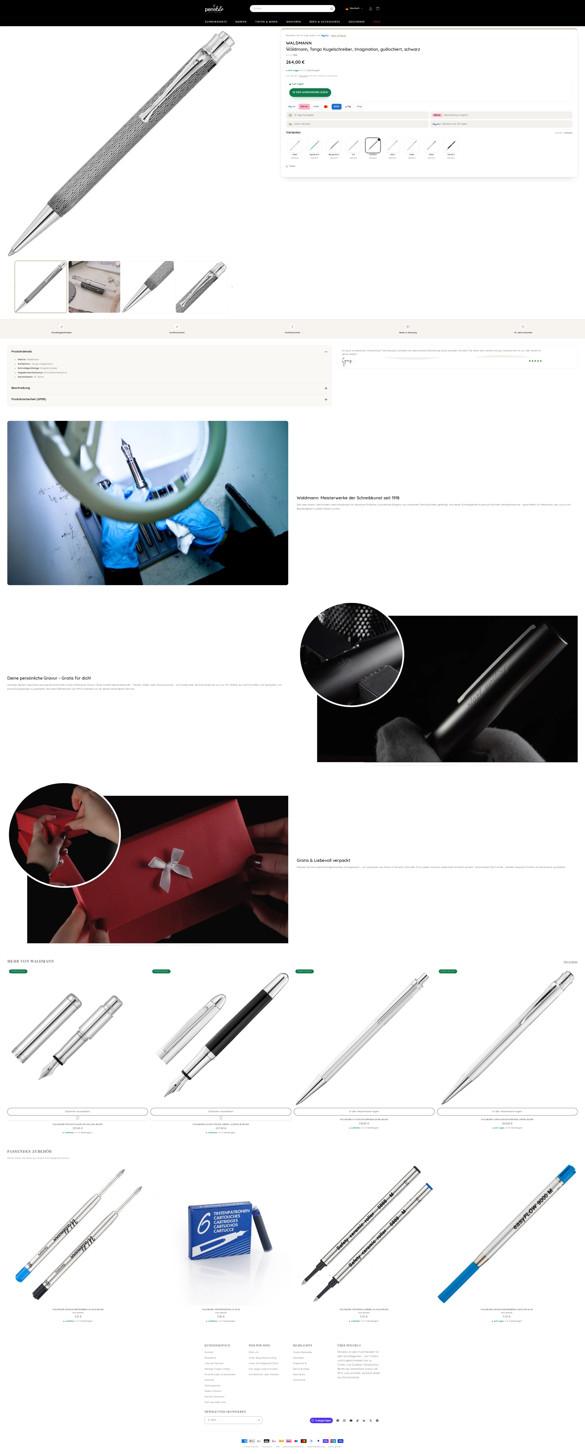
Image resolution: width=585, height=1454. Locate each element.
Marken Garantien (215, 1397)
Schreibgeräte (216, 21)
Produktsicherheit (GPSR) (28, 399)
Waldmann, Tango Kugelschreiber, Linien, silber (507, 1119)
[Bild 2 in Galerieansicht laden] (148, 287)
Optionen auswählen (77, 1111)
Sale (376, 21)
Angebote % (299, 1363)
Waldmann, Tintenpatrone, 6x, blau (221, 1309)
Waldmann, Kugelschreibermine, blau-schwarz (78, 1309)
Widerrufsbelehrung (316, 1447)
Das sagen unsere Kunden (263, 1369)
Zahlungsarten (213, 1386)
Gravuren (293, 21)
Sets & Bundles (301, 1369)
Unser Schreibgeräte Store (263, 1363)
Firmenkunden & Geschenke (220, 1375)
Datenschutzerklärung (293, 1447)
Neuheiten (298, 1358)
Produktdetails (21, 351)
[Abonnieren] (258, 1420)
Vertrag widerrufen (215, 1402)
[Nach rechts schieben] (232, 286)
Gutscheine (299, 1380)
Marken (241, 21)
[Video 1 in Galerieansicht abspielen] (94, 287)
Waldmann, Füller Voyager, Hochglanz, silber (77, 1124)
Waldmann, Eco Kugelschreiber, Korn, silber (364, 1119)
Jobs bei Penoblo (214, 1363)
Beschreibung (20, 388)
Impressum (267, 1447)
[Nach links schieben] (10, 286)
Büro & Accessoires (325, 21)
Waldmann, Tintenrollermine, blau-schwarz (364, 1309)
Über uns (254, 1352)
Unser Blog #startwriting (262, 1358)
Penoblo (255, 1447)
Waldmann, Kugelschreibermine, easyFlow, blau (507, 1309)
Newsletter (210, 1358)
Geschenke (357, 21)
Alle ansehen (571, 962)
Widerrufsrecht (213, 1391)
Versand (303, 76)
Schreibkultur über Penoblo (264, 1375)
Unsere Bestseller (302, 1352)
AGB (277, 1447)
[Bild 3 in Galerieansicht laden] (202, 287)
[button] (377, 8)
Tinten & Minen (266, 21)
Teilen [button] (292, 166)
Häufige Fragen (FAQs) (217, 1369)
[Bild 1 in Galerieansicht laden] (41, 287)
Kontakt (209, 1352)
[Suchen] (331, 8)
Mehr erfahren (338, 35)
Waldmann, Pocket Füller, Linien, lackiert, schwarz (221, 1124)
